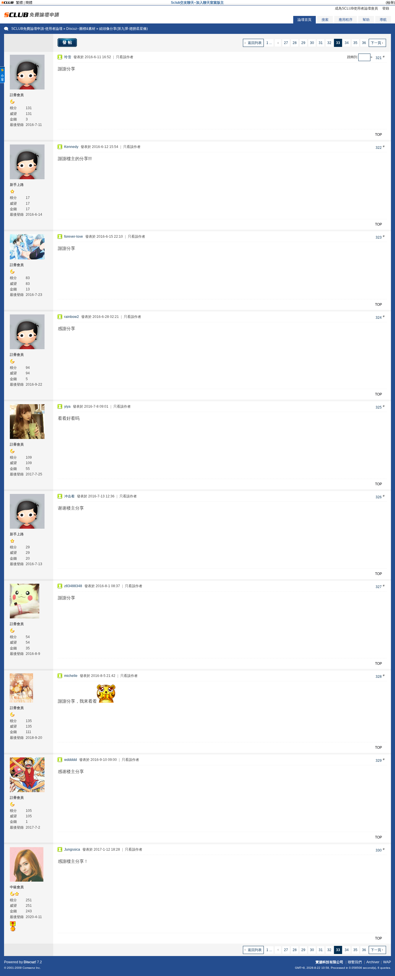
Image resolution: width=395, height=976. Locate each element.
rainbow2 (71, 317)
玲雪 (67, 57)
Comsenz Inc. (32, 967)
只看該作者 (124, 57)
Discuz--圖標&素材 (80, 29)
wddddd (70, 760)
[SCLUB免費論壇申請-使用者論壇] (31, 16)
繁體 (19, 3)
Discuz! (30, 962)
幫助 (366, 20)
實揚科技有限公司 (329, 962)
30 (312, 43)
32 (329, 43)
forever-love (73, 237)
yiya (67, 406)
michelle (70, 676)
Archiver (372, 962)
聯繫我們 (355, 962)
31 (321, 43)
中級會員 (17, 887)
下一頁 (376, 43)
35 (355, 43)
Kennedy (71, 147)
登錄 (385, 8)
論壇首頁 (304, 20)
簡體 (28, 3)
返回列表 (255, 43)
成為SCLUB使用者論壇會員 (356, 8)
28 (295, 43)
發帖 (67, 42)
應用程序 (345, 20)
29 (303, 43)
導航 (383, 20)
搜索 (325, 20)
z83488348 (73, 586)
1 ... (269, 43)
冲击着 (69, 496)
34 (347, 43)
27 (286, 43)
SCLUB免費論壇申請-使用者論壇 (36, 29)
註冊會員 (17, 95)
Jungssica (72, 849)
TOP (378, 135)
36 (364, 43)
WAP (387, 962)
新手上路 (17, 185)
